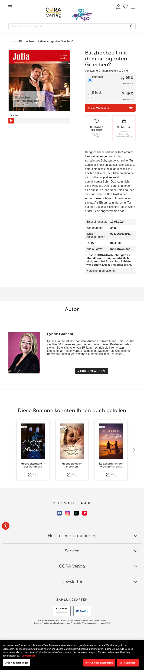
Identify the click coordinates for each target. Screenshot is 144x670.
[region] (72, 655)
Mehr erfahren (91, 371)
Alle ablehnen (128, 662)
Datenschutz (28, 655)
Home (12, 41)
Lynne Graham (99, 70)
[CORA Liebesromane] (53, 13)
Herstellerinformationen (101, 270)
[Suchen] (131, 26)
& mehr (124, 70)
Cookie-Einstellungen (17, 662)
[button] (133, 450)
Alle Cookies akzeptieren (99, 662)
